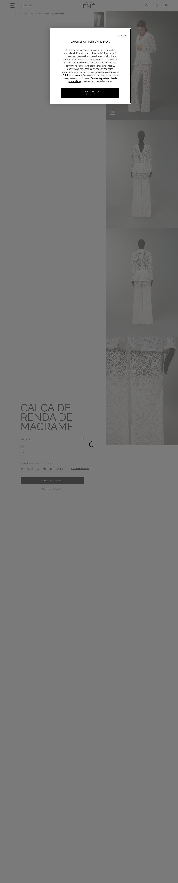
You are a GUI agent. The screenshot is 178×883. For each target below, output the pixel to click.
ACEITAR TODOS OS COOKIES (90, 93)
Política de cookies (72, 75)
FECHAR (122, 36)
